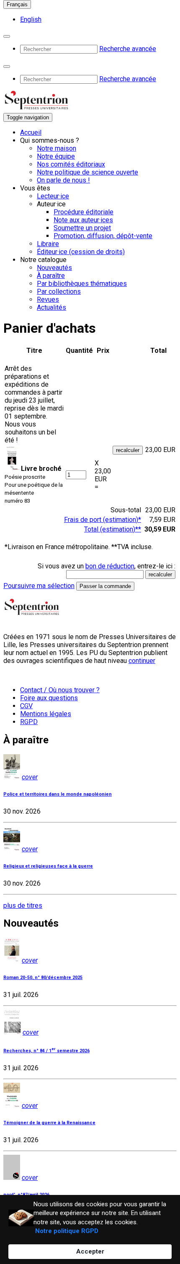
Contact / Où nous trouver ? (60, 690)
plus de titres (22, 905)
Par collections (59, 291)
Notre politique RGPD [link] (66, 1231)
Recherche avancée (127, 49)
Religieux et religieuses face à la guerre (48, 866)
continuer (142, 661)
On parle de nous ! (63, 180)
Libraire (48, 244)
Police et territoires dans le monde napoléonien (57, 794)
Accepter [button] (90, 1251)
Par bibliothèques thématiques (82, 284)
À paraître (51, 276)
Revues (48, 299)
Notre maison (56, 148)
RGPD (29, 722)
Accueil (30, 132)
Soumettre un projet (82, 228)
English (30, 19)
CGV (26, 706)
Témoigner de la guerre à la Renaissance (49, 1122)
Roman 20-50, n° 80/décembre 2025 (42, 977)
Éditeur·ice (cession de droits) (81, 252)
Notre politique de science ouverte (87, 172)
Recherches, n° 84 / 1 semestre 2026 (46, 1050)
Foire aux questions (49, 698)
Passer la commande (105, 586)
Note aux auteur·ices (83, 220)
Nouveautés (54, 268)
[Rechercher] (6, 36)
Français (17, 4)
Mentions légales (45, 714)
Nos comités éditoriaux (71, 164)
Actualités (51, 307)
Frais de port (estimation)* (102, 520)
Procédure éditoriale (83, 212)
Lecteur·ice (53, 196)
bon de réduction (109, 566)
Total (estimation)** (112, 529)
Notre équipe (56, 156)
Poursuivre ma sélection (39, 586)
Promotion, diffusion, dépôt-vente (103, 236)
